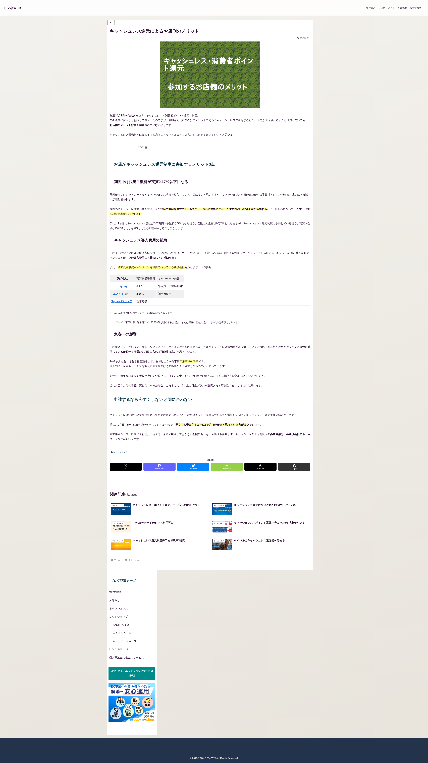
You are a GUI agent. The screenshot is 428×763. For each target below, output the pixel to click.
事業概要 (402, 7)
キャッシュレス (120, 452)
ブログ (381, 7)
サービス (371, 7)
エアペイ (118, 293)
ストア (391, 7)
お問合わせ (415, 7)
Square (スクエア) (122, 301)
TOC (141, 147)
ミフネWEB (12, 8)
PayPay (122, 286)
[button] (294, 467)
